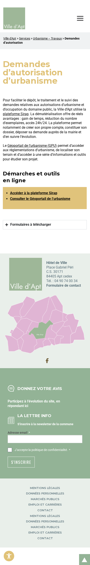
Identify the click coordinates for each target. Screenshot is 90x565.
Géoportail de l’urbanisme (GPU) (32, 146)
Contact (45, 510)
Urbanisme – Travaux (47, 38)
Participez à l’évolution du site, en (34, 401)
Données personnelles (45, 493)
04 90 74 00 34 (66, 281)
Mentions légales (45, 488)
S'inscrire (21, 462)
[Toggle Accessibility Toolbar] (9, 556)
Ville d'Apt (9, 38)
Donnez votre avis (39, 388)
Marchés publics (45, 499)
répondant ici (18, 406)
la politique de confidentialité (47, 450)
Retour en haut (83, 555)
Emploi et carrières (45, 504)
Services (24, 38)
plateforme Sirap (16, 114)
